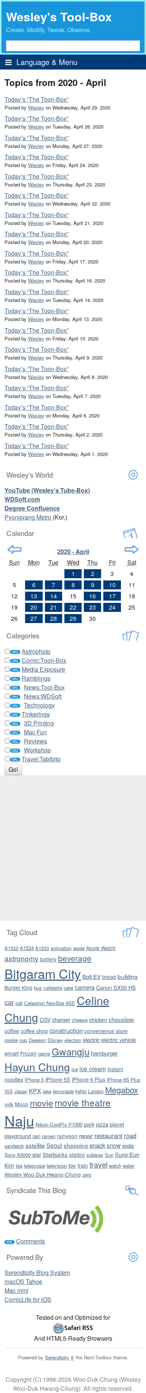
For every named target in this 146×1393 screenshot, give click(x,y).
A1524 (27, 948)
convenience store (106, 1031)
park (89, 1124)
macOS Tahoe (23, 1281)
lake (47, 1091)
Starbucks (55, 1154)
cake (68, 987)
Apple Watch (101, 948)
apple (79, 948)
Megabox (121, 1089)
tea (19, 1165)
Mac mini (16, 1290)
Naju (19, 1120)
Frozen (28, 1053)
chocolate (121, 1019)
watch (115, 1165)
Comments (30, 1241)
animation (61, 948)
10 (112, 584)
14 (53, 596)
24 (112, 607)
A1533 (42, 948)
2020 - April (73, 551)
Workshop (37, 750)
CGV (45, 1019)
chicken (98, 1019)
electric (91, 1040)
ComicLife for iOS (27, 1299)
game (44, 1053)
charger (61, 1019)
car (9, 1002)
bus (38, 987)
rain (36, 1136)
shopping (76, 1145)
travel (98, 1164)
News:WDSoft (42, 696)
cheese (80, 1019)
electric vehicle (118, 1040)
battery (48, 959)
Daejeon (37, 1040)
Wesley (36, 107)
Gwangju (70, 1051)
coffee (11, 1031)
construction (66, 1030)
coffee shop (34, 1031)
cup (23, 1040)
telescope (34, 1165)
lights (80, 1091)
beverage (74, 958)
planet (117, 1124)
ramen (48, 1136)
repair (86, 1136)
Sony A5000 (17, 1154)
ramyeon (67, 1136)
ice (75, 1069)
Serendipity (57, 1357)
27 (33, 618)
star (36, 1154)
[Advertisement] (73, 848)
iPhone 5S (57, 1079)
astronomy (21, 958)
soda (128, 1145)
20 (33, 607)
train (82, 1165)
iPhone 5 (34, 1079)
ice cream (92, 1068)
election (72, 1040)
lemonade (63, 1091)
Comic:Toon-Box (44, 660)
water (128, 1165)
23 (92, 607)
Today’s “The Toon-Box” (36, 99)
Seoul (54, 1145)
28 (53, 618)
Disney (55, 1040)
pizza (102, 1124)
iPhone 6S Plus (123, 1079)
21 (53, 607)
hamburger (104, 1053)
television (56, 1165)
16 (92, 596)
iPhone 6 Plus (88, 1079)
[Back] (14, 549)
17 (112, 596)
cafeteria (52, 987)
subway (94, 1154)
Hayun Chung (37, 1066)
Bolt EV (91, 976)
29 (73, 618)
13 (33, 596)
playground (17, 1136)
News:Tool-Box (44, 687)
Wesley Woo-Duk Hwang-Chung (42, 1174)
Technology (39, 705)
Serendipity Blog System (37, 1272)
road (130, 1135)
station (77, 1154)
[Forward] (132, 549)
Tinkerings (36, 714)
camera (85, 987)
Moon (21, 1104)
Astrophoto (36, 651)
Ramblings (36, 678)
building (128, 976)
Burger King (18, 987)
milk (8, 1104)
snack (97, 1145)
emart (11, 1053)
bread (109, 976)
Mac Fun (35, 732)
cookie (11, 1040)
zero (86, 1174)
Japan (20, 1091)
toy (72, 1165)
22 (73, 607)
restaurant (108, 1135)
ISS (8, 1091)
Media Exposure (43, 669)
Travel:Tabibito (41, 759)
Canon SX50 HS (116, 987)
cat (18, 1003)
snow (114, 1145)
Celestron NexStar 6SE (49, 1003)
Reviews (35, 741)
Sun (109, 1154)
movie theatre (83, 1102)
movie (41, 1102)
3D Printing (39, 723)
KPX (35, 1090)
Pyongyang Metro (27, 517)
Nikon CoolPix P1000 (59, 1124)
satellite (35, 1145)
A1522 (11, 948)
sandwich (14, 1145)
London (96, 1091)
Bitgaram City (42, 973)
